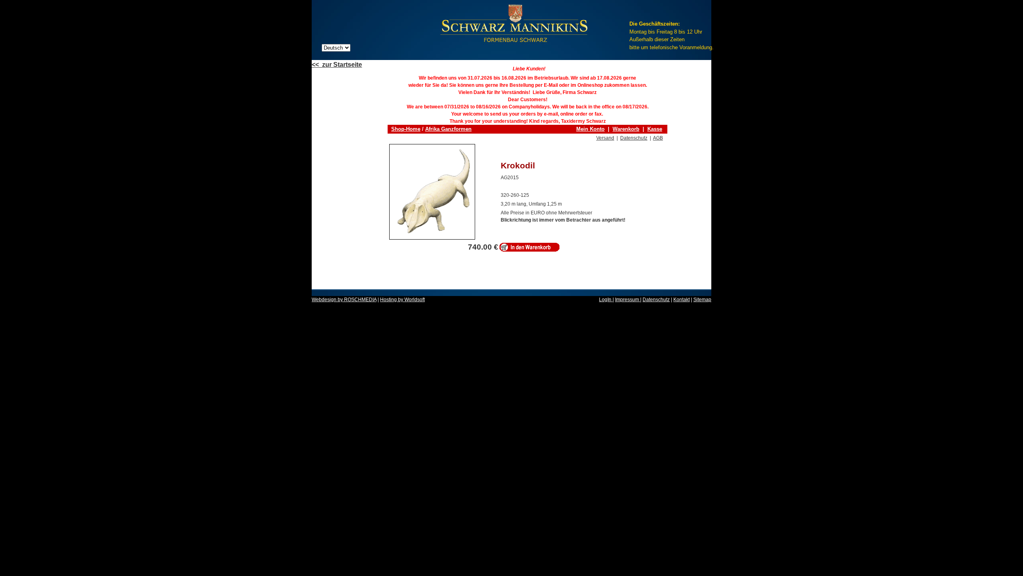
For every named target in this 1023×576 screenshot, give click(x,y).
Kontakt (681, 299)
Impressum (627, 299)
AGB (658, 138)
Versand (605, 138)
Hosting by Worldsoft (402, 299)
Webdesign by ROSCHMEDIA (344, 299)
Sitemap (702, 299)
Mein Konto (590, 129)
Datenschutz (633, 138)
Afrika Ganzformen (448, 129)
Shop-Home (405, 129)
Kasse (654, 129)
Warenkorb (626, 129)
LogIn (606, 299)
